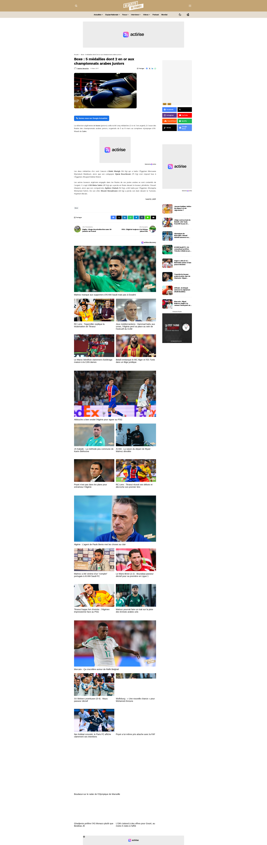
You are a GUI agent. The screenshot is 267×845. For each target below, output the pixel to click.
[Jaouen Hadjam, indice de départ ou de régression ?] (167, 209)
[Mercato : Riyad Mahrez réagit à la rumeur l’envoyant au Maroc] (167, 304)
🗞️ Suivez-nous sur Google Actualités (91, 118)
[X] (185, 109)
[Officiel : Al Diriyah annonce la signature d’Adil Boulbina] (167, 290)
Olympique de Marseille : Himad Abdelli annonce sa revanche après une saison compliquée (181, 235)
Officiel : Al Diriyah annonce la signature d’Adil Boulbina (182, 290)
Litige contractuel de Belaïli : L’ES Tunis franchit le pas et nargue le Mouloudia (182, 222)
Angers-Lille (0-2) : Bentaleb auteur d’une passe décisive (182, 262)
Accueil (76, 54)
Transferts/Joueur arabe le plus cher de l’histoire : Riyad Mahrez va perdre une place (182, 276)
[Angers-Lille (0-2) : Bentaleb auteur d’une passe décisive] (167, 263)
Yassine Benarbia (83, 68)
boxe (76, 208)
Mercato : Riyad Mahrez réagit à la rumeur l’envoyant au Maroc (182, 303)
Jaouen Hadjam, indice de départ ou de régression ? (182, 208)
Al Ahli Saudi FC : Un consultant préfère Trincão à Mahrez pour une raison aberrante (182, 249)
